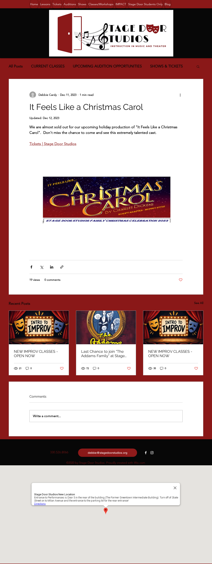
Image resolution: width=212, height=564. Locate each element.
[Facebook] (146, 453)
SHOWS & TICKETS (166, 66)
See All (198, 303)
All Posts (16, 66)
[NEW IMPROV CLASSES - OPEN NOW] (39, 327)
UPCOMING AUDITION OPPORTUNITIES (107, 66)
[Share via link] (62, 267)
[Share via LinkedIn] (52, 267)
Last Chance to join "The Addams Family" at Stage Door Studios (103, 353)
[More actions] (180, 94)
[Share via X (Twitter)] (41, 267)
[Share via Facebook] (31, 267)
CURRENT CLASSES (48, 66)
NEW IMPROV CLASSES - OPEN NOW (36, 353)
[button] (198, 66)
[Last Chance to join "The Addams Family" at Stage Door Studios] (106, 327)
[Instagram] (152, 453)
